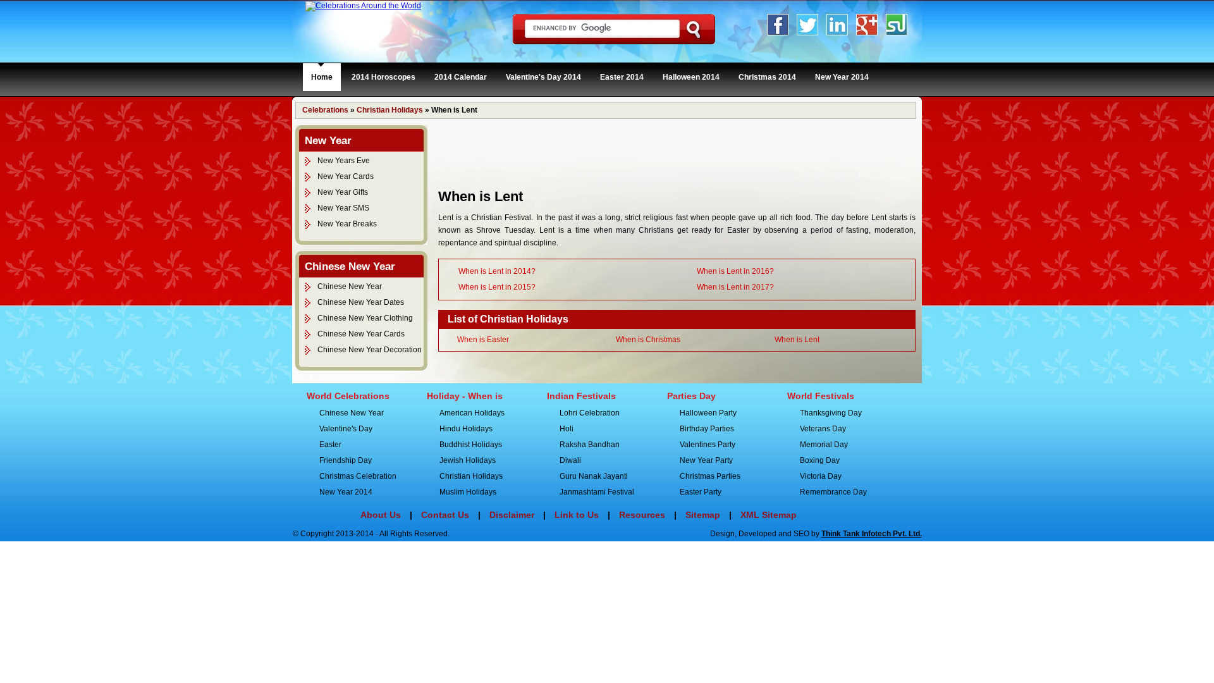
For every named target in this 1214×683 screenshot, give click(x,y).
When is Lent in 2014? (497, 271)
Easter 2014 (622, 77)
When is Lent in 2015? (497, 287)
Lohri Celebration (590, 413)
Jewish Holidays (467, 460)
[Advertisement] (668, 153)
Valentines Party (707, 444)
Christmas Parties (710, 476)
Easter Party (700, 492)
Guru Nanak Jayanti (594, 476)
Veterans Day (823, 428)
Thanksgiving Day (831, 413)
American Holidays (472, 413)
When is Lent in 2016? (735, 271)
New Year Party (706, 460)
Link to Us (577, 515)
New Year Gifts (342, 192)
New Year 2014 (842, 77)
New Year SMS (343, 208)
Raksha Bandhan (590, 444)
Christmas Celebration (357, 476)
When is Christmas (648, 339)
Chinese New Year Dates (360, 302)
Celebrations (325, 110)
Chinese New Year (349, 286)
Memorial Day (824, 444)
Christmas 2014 (767, 77)
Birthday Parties (707, 428)
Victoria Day (821, 476)
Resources (642, 515)
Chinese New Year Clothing (365, 318)
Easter (330, 444)
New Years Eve (343, 160)
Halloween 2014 (691, 77)
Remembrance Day (833, 492)
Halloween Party (708, 413)
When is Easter (483, 339)
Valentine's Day (345, 428)
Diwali (570, 460)
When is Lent (797, 339)
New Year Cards (345, 176)
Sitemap (702, 515)
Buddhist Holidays (470, 444)
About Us (380, 515)
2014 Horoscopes (383, 77)
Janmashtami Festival (597, 492)
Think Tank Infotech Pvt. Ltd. (871, 533)
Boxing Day (820, 460)
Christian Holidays (390, 110)
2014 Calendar (460, 77)
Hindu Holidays (466, 428)
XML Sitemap (768, 515)
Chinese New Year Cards (361, 333)
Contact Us (445, 515)
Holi (566, 428)
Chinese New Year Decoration (369, 349)
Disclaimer (511, 515)
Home (322, 77)
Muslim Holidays (467, 492)
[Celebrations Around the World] (363, 5)
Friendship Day (345, 460)
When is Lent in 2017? (735, 287)
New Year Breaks (347, 223)
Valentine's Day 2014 (543, 77)
